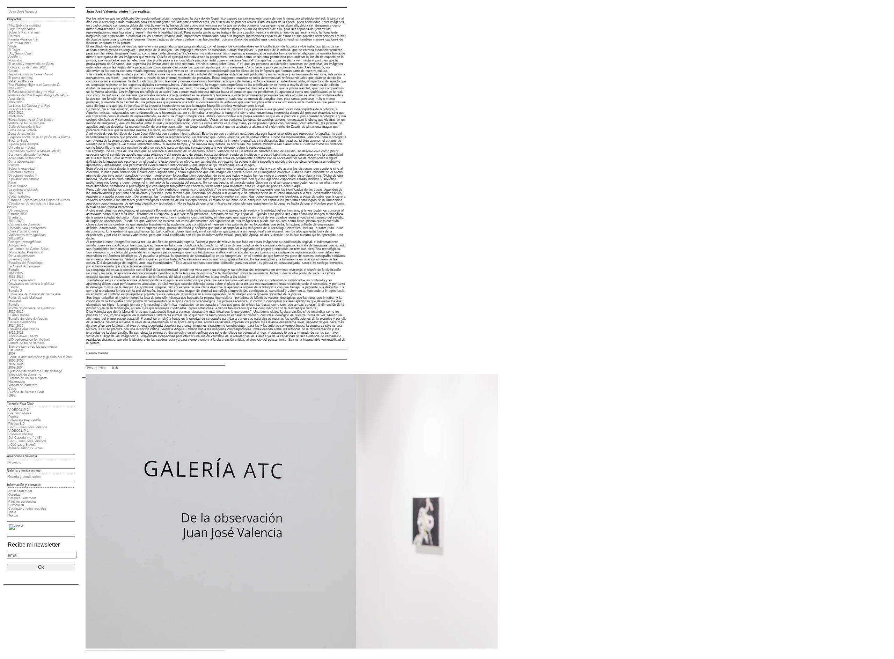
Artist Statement (20, 491)
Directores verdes (21, 172)
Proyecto (14, 462)
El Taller (14, 50)
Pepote (13, 417)
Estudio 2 (15, 291)
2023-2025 (15, 88)
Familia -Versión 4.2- (23, 39)
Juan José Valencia (23, 11)
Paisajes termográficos (25, 242)
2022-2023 (15, 102)
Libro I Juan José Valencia (27, 441)
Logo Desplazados (21, 29)
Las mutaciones (19, 43)
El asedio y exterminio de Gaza (31, 64)
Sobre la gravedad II (23, 168)
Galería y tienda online (24, 477)
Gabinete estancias (22, 322)
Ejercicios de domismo (24, 374)
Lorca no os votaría (22, 130)
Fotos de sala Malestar (25, 297)
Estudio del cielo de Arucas (28, 318)
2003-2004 (15, 367)
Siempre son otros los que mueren (33, 346)
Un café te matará (21, 147)
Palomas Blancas (21, 81)
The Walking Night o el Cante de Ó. (34, 85)
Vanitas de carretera (22, 385)
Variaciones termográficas (27, 235)
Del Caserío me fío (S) (25, 437)
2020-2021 (15, 193)
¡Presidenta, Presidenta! (25, 252)
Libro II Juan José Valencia (27, 427)
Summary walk (19, 259)
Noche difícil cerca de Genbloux (31, 308)
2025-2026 (15, 112)
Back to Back (18, 140)
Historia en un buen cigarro (27, 378)
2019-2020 (15, 221)
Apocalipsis (16, 99)
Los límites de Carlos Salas (28, 249)
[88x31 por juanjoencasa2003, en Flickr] (16, 526)
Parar (12, 182)
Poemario (15, 60)
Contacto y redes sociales (27, 508)
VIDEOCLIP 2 (18, 410)
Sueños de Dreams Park (26, 392)
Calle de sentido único (24, 126)
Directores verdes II (22, 175)
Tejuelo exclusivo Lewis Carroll (30, 74)
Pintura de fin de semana (26, 123)
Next (103, 368)
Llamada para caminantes (27, 228)
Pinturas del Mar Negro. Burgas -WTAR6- (38, 95)
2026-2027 (15, 273)
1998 (11, 395)
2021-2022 (15, 116)
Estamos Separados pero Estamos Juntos (39, 200)
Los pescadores (19, 413)
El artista (14, 217)
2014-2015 (15, 325)
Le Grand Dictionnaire (24, 266)
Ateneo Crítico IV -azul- (25, 448)
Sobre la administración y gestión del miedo (40, 357)
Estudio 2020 (17, 214)
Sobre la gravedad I (22, 280)
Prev (90, 368)
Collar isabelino (19, 196)
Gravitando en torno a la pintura (31, 284)
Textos (13, 515)
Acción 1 (14, 57)
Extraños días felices (23, 329)
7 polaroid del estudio (23, 179)
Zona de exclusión (21, 133)
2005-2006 (15, 360)
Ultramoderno (18, 210)
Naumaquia (16, 381)
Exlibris (13, 165)
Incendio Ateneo (20, 109)
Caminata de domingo (24, 224)
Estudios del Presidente (25, 263)
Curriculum (16, 505)
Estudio (13, 270)
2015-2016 (15, 311)
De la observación (21, 161)
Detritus (14, 36)
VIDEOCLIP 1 (18, 430)
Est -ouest (15, 350)
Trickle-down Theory (23, 336)
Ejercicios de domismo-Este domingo (35, 371)
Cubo (12, 388)
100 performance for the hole (29, 339)
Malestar (14, 301)
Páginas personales (22, 501)
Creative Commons (22, 498)
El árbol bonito (18, 315)
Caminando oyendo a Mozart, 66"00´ (34, 151)
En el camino (17, 186)
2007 (11, 353)
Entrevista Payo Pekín (24, 420)
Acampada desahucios (24, 158)
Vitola (12, 46)
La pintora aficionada (23, 189)
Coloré (13, 71)
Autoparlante (17, 245)
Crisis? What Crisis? (23, 231)
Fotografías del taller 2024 (27, 67)
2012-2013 (15, 332)
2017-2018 (15, 277)
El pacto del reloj (20, 78)
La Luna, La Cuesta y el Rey (29, 106)
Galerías (14, 494)
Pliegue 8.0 (16, 423)
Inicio (12, 512)
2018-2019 (15, 238)
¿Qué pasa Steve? (22, 444)
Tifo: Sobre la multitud (24, 25)
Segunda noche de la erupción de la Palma (39, 137)
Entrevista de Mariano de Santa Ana (34, 294)
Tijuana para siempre (23, 144)
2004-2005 (15, 364)
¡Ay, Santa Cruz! (20, 53)
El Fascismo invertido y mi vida (31, 92)
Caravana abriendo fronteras (29, 154)
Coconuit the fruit (21, 434)
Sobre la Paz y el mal (23, 32)
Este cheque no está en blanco (30, 119)
